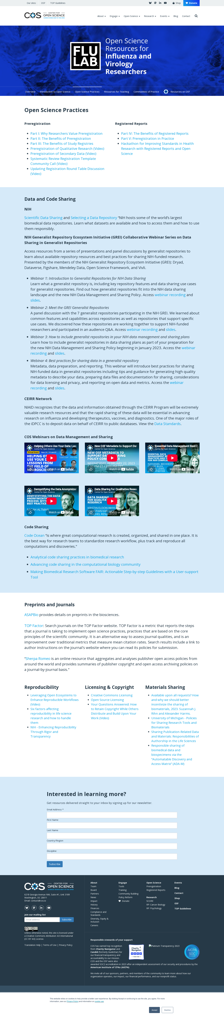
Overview (30, 91)
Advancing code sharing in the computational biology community (85, 564)
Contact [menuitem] (186, 16)
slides (35, 300)
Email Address (55, 809)
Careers (94, 925)
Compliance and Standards (98, 913)
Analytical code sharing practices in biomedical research (77, 556)
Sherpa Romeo (38, 658)
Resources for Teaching (116, 91)
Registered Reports (155, 890)
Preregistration (153, 886)
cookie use (99, 1001)
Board (94, 890)
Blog (176, 887)
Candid (94, 952)
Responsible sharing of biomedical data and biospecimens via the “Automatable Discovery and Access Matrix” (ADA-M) (171, 754)
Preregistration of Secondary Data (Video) (63, 153)
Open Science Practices (87, 91)
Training (122, 890)
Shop (177, 3)
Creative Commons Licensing (112, 695)
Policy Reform (125, 897)
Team (93, 886)
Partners (95, 893)
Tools (121, 886)
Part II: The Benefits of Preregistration (60, 138)
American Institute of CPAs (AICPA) (110, 967)
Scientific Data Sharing (43, 217)
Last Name (52, 830)
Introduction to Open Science (55, 91)
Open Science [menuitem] (131, 16)
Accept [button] (154, 1010)
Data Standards (167, 423)
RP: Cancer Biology (155, 904)
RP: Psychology (154, 908)
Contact (178, 893)
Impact (94, 900)
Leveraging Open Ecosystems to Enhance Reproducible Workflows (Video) (54, 699)
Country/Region (55, 840)
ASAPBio (31, 614)
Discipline (52, 850)
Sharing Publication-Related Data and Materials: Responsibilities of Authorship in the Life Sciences (175, 736)
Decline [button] (167, 1010)
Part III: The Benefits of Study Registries (61, 143)
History (94, 904)
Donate (192, 3)
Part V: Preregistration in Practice (147, 138)
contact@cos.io (38, 900)
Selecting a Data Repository (94, 217)
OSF (43, 3)
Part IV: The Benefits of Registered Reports (154, 133)
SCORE (149, 900)
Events (178, 882)
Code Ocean (34, 535)
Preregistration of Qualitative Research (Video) (67, 148)
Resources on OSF (180, 91)
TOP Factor (33, 625)
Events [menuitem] (163, 16)
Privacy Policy (72, 1001)
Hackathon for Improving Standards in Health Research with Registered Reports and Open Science (157, 148)
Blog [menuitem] (175, 16)
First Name (52, 819)
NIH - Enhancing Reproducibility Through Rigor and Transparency (53, 731)
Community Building (128, 893)
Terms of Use (50, 945)
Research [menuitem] (149, 16)
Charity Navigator (106, 949)
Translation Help (32, 945)
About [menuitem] (100, 16)
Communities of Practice (146, 91)
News (93, 897)
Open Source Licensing (107, 700)
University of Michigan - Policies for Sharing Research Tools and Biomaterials (174, 722)
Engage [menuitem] (114, 16)
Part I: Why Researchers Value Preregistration (66, 133)
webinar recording (170, 294)
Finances (95, 908)
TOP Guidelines (57, 3)
